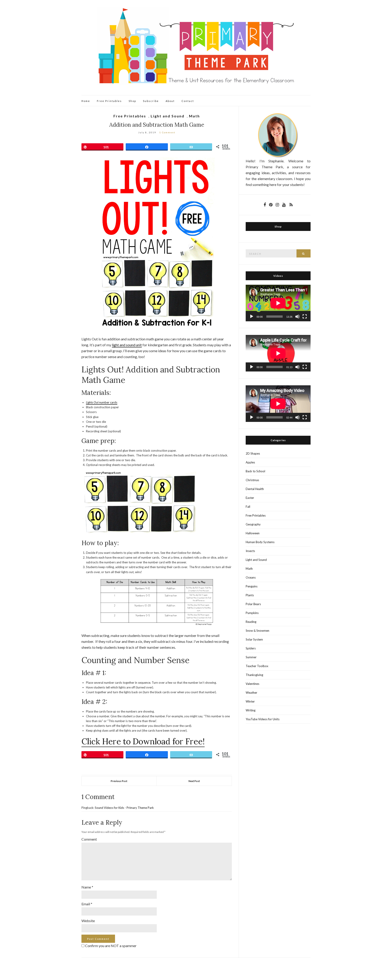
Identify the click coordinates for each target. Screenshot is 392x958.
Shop (132, 100)
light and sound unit (127, 345)
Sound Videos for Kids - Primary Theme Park (124, 807)
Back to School (255, 471)
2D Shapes (253, 453)
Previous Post (119, 781)
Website (88, 920)
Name (87, 887)
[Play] (251, 316)
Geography (253, 524)
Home (85, 100)
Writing (250, 710)
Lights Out (92, 402)
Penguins (251, 586)
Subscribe (151, 100)
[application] (278, 303)
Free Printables (109, 100)
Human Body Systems (260, 542)
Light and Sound (167, 116)
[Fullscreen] (304, 316)
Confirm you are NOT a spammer (110, 945)
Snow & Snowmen (257, 630)
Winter (250, 701)
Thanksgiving (254, 675)
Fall (248, 506)
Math (194, 116)
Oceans (251, 577)
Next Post (194, 781)
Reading (251, 622)
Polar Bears (253, 604)
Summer (251, 657)
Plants (250, 595)
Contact (187, 100)
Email (86, 904)
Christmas (252, 480)
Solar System (254, 639)
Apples (250, 462)
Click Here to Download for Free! (143, 741)
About (170, 100)
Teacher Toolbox (257, 666)
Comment (89, 839)
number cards (108, 402)
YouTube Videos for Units (262, 719)
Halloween (253, 533)
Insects (250, 551)
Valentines (252, 684)
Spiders (251, 648)
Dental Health (255, 489)
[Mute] (297, 316)
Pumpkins (252, 613)
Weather (251, 692)
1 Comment (167, 132)
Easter (250, 498)
